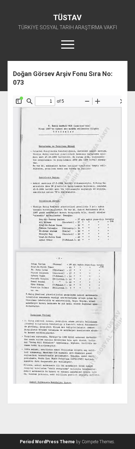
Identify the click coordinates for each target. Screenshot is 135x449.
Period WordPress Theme (47, 441)
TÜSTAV (67, 17)
